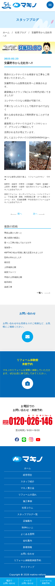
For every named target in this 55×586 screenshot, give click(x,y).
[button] (50, 5)
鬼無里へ (8, 247)
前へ (19, 213)
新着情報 (27, 547)
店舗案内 (27, 520)
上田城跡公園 (10, 267)
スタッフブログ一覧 (27, 514)
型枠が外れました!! (12, 257)
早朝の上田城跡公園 (13, 277)
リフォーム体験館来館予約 (27, 560)
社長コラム (27, 507)
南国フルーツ (10, 272)
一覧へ (40, 293)
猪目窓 (7, 262)
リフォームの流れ (27, 494)
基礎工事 (8, 287)
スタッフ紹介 (27, 481)
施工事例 (27, 501)
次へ (35, 213)
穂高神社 (8, 282)
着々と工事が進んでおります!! (17, 242)
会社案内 (27, 540)
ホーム (27, 468)
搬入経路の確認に (12, 237)
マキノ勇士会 (27, 488)
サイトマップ (27, 566)
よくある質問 (27, 534)
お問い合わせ (27, 553)
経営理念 (27, 474)
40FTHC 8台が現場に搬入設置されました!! (23, 252)
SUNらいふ (27, 527)
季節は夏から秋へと (13, 233)
